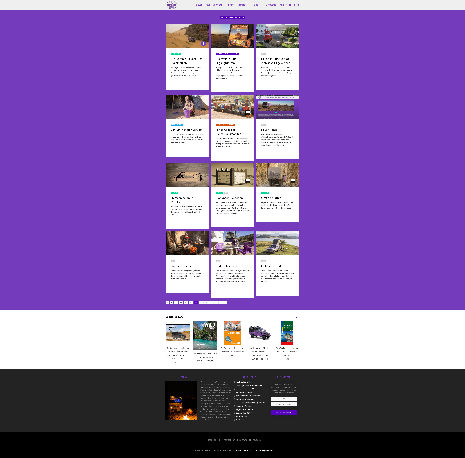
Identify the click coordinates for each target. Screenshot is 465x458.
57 (221, 302)
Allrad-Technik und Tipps (226, 125)
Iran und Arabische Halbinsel (227, 54)
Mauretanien (176, 54)
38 (206, 302)
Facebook (211, 440)
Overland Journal (181, 266)
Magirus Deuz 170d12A (244, 409)
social (207, 5)
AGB (255, 450)
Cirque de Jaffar (271, 198)
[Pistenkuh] (172, 5)
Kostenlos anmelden (283, 412)
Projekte (272, 5)
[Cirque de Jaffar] (277, 175)
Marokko (174, 193)
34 (186, 302)
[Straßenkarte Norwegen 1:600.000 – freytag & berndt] (287, 333)
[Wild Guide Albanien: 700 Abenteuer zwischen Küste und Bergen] (205, 335)
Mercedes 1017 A (242, 416)
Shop (284, 5)
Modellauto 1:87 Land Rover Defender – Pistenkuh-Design (259, 352)
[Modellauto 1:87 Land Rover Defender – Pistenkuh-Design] (260, 333)
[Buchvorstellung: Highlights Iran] (232, 36)
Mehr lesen (176, 83)
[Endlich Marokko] (232, 243)
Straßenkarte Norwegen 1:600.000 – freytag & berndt (287, 352)
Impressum (237, 450)
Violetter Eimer (176, 125)
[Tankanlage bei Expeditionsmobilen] (232, 107)
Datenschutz (247, 450)
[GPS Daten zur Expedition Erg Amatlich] (187, 36)
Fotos (233, 5)
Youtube (256, 440)
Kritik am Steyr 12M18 (244, 413)
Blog (200, 5)
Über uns (219, 5)
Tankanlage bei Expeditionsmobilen (249, 385)
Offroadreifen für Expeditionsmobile (249, 396)
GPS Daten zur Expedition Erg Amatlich (250, 403)
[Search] (298, 5)
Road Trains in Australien (245, 399)
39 (211, 302)
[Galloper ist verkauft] (277, 243)
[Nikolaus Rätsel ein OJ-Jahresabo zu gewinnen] (277, 36)
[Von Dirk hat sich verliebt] (187, 107)
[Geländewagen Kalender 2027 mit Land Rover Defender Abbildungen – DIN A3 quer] (178, 333)
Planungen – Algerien (229, 198)
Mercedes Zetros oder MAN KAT (248, 389)
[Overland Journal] (187, 243)
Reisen (258, 5)
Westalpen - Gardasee (244, 406)
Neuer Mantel (269, 130)
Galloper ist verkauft (274, 266)
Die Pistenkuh (241, 420)
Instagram (241, 440)
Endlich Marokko (226, 266)
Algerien (220, 193)
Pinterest (226, 440)
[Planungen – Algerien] (232, 175)
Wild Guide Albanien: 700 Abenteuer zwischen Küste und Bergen (205, 357)
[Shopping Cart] (294, 5)
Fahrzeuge (245, 5)
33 (181, 302)
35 (191, 302)
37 (201, 302)
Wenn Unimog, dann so (244, 392)
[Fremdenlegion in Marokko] (187, 175)
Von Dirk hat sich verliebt (186, 130)
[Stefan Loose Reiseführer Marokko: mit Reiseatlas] (232, 333)
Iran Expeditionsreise (243, 382)
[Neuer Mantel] (277, 107)
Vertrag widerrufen (266, 450)
